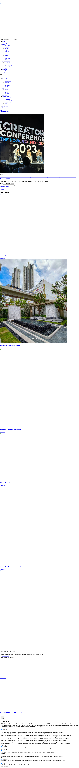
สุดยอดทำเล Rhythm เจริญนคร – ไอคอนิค (10, 345)
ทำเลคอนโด (7, 48)
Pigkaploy (4, 111)
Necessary (5, 729)
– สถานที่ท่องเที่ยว (3, 695)
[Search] (14, 185)
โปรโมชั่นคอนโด (8, 51)
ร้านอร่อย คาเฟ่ (7, 64)
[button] (39, 74)
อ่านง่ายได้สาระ (5, 71)
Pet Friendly (4, 69)
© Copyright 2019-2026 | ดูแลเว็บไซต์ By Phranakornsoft (11, 712)
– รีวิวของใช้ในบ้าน (3, 694)
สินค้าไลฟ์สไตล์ (8, 62)
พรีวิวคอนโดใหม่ (8, 45)
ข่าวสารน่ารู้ (4, 43)
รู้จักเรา (3, 72)
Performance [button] (4, 749)
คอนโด (3, 44)
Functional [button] (3, 745)
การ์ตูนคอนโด (7, 50)
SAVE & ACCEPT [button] (4, 766)
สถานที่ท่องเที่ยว (8, 66)
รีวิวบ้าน (6, 55)
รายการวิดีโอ (4, 59)
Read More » (2, 258)
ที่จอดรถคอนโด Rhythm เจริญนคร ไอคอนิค (10, 429)
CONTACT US (4, 710)
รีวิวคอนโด (7, 47)
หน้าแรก (3, 41)
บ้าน (3, 52)
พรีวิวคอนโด (3, 669)
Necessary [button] (3, 728)
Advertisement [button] (4, 757)
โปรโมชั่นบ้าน (7, 58)
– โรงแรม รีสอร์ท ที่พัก (4, 696)
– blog (1, 691)
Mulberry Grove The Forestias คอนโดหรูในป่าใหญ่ (12, 567)
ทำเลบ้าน (6, 57)
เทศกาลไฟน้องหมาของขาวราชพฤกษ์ (8, 256)
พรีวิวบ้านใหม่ (7, 54)
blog (6, 68)
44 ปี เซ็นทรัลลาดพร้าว (5, 483)
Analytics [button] (3, 753)
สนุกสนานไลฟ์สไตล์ (6, 61)
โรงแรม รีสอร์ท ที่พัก (8, 65)
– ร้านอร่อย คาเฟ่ (3, 692)
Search (1, 39)
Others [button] (2, 762)
